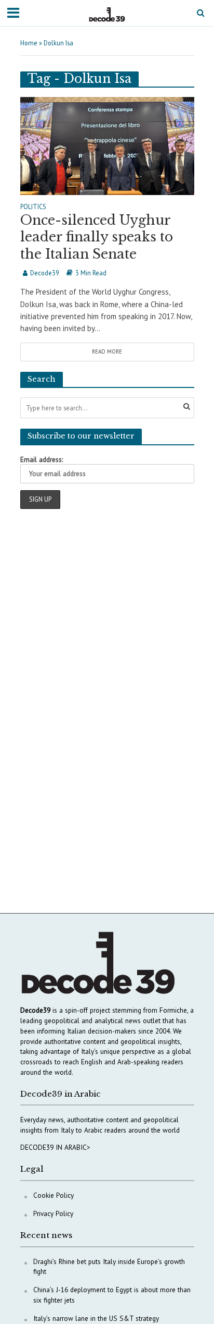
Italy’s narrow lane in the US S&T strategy (96, 1318)
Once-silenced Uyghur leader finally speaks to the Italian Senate (96, 237)
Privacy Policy (53, 1213)
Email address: (41, 459)
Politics (33, 207)
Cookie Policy (53, 1195)
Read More (107, 351)
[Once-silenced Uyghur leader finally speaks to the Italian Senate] (107, 145)
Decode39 (44, 273)
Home (28, 43)
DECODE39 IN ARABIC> (55, 1147)
